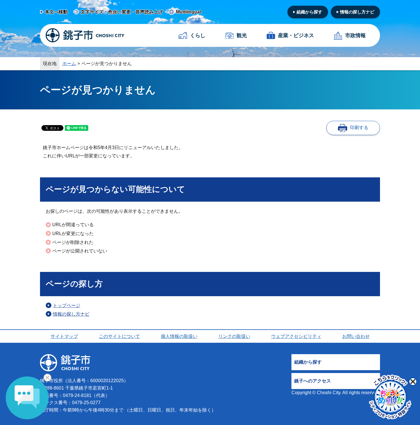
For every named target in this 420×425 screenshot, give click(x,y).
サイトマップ (64, 336)
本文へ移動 (56, 11)
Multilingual (188, 11)
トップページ (66, 305)
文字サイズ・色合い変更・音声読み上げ (122, 11)
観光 (242, 35)
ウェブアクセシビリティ (296, 336)
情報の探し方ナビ (357, 11)
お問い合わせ (356, 336)
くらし (197, 35)
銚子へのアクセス (312, 380)
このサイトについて (119, 336)
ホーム (69, 63)
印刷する (359, 127)
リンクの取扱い (234, 336)
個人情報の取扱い (179, 336)
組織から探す (309, 11)
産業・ (296, 35)
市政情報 (355, 35)
